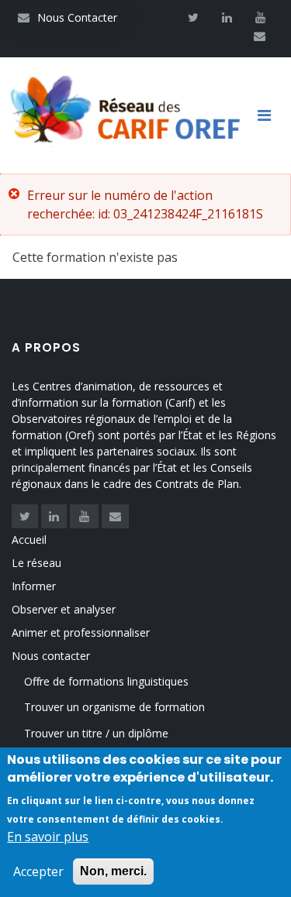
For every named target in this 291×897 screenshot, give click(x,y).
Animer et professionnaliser (81, 632)
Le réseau (36, 562)
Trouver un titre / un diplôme (96, 733)
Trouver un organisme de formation (114, 706)
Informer (34, 586)
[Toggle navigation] (270, 115)
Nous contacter (51, 655)
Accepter (38, 871)
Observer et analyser (64, 609)
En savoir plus (47, 836)
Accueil (29, 539)
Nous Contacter (67, 17)
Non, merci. (113, 871)
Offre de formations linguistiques (106, 681)
